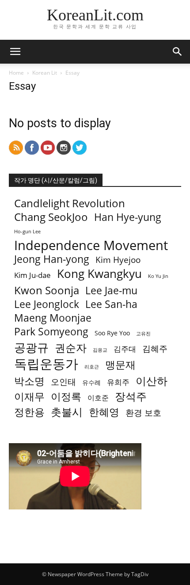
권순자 (71, 347)
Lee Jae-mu (111, 290)
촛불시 (67, 411)
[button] (15, 52)
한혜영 (104, 412)
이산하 (151, 380)
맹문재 (120, 364)
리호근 (91, 367)
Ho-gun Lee (27, 231)
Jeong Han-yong (51, 259)
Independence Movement (91, 245)
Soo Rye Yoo (112, 333)
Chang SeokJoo (51, 216)
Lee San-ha (111, 304)
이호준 (98, 398)
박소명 (29, 381)
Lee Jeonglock (46, 304)
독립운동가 (46, 363)
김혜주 (154, 348)
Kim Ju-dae (32, 275)
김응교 (100, 350)
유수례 (91, 382)
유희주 (118, 382)
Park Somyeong (51, 331)
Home (16, 72)
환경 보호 (143, 413)
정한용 (29, 412)
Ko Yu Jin (158, 276)
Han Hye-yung (127, 217)
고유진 (143, 333)
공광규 (31, 347)
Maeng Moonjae (52, 318)
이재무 (29, 396)
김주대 (125, 348)
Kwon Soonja (46, 290)
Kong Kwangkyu (99, 273)
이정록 (66, 396)
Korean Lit (44, 72)
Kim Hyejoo (118, 260)
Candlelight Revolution (69, 203)
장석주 (131, 396)
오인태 (63, 382)
